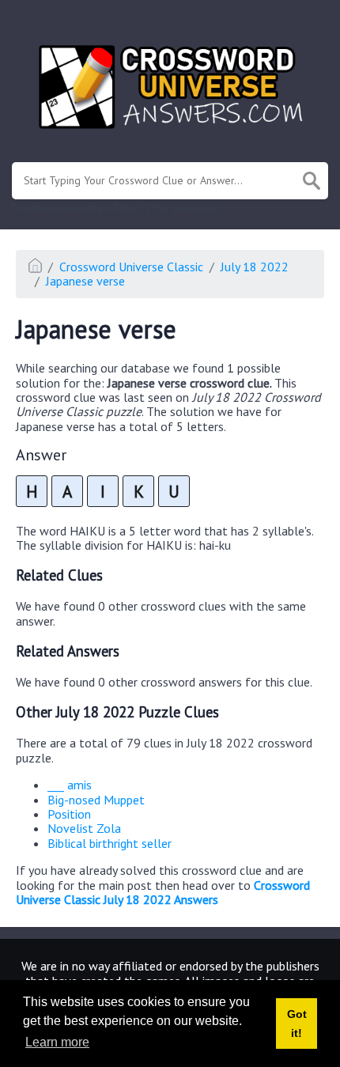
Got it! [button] (297, 1023)
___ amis (69, 785)
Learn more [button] (57, 1042)
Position (69, 814)
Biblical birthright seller (109, 843)
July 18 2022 (255, 266)
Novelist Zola (84, 828)
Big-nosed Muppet (96, 800)
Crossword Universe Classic (131, 266)
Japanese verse (85, 281)
